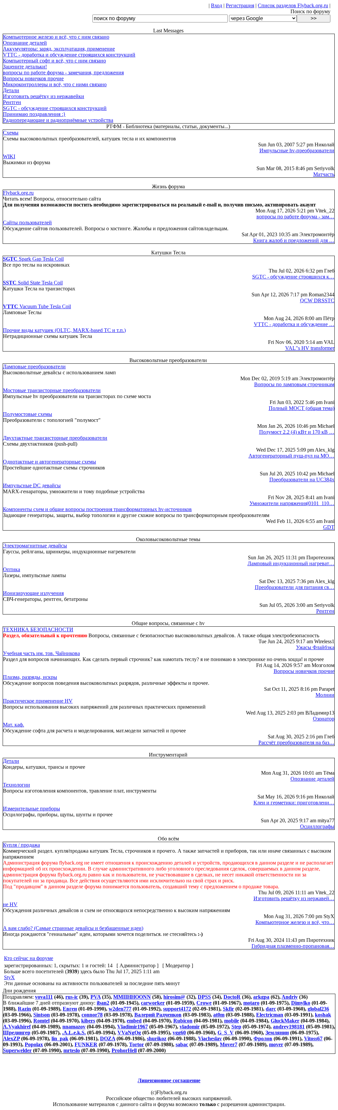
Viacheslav (210, 1038)
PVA (95, 997)
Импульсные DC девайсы (32, 485)
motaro (251, 1003)
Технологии (16, 785)
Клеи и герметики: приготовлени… (294, 802)
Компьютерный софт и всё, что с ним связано (54, 60)
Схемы (10, 132)
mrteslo (71, 1050)
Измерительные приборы (31, 808)
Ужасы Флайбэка (315, 647)
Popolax (34, 1044)
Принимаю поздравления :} (34, 114)
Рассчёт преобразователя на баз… (296, 742)
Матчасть (323, 174)
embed (134, 1020)
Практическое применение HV (38, 701)
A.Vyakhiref (17, 1026)
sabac (182, 1044)
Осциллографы (317, 826)
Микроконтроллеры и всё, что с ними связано (55, 84)
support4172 (177, 1009)
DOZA (107, 1038)
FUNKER (86, 1044)
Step (236, 1026)
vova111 (44, 997)
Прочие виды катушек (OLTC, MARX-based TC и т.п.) (64, 330)
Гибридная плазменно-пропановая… (293, 946)
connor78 (92, 1015)
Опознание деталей (25, 43)
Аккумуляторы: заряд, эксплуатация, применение (59, 49)
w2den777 (120, 1009)
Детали (11, 90)
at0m (218, 1015)
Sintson (41, 1015)
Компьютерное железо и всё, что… (294, 922)
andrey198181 (289, 1026)
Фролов (263, 1038)
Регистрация (240, 5)
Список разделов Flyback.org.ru (293, 5)
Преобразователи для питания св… (294, 587)
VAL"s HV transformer (309, 348)
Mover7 (228, 1044)
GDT (328, 527)
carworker (153, 1003)
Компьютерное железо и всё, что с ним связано (56, 37)
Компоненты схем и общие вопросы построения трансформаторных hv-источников (97, 509)
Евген (70, 1009)
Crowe (204, 1003)
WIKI (9, 156)
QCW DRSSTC (317, 300)
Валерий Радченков (158, 1015)
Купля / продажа (21, 845)
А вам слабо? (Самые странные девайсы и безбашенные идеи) (73, 928)
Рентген (12, 102)
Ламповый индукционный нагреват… (291, 563)
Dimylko (300, 1003)
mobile (231, 1020)
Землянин (277, 1032)
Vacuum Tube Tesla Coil (37, 306)
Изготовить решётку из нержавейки (43, 96)
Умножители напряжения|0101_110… (292, 503)
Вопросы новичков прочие (33, 78)
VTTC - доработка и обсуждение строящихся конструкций (69, 54)
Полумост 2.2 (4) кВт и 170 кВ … (296, 432)
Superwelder (17, 1050)
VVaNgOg (129, 1032)
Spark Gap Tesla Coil (33, 259)
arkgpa (261, 997)
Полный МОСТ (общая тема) (301, 408)
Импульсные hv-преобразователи (296, 150)
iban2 (103, 1003)
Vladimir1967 (132, 1026)
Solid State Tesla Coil (33, 282)
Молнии (325, 695)
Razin (24, 1009)
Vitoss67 (313, 1038)
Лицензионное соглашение (169, 1080)
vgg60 (179, 1032)
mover (276, 1044)
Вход (216, 5)
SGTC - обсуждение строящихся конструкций (55, 108)
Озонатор (323, 719)
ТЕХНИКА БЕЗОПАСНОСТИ (38, 629)
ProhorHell (124, 1050)
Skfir (228, 1009)
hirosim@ (174, 997)
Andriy (290, 997)
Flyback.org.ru (18, 193)
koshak (323, 1015)
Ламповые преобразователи (34, 366)
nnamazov (73, 1026)
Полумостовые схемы (27, 414)
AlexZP (11, 1038)
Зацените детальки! (25, 66)
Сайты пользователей (27, 222)
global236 (318, 1009)
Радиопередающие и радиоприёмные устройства (58, 120)
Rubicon (182, 1020)
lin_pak (59, 1038)
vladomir (190, 1026)
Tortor (136, 1044)
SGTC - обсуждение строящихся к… (293, 276)
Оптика (11, 569)
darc (271, 1009)
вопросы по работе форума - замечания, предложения (63, 72)
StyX (9, 977)
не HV (10, 904)
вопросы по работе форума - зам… (295, 216)
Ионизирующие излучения (33, 593)
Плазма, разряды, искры (30, 677)
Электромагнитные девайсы (35, 545)
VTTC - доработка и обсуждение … (294, 324)
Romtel (41, 1020)
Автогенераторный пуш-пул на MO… (291, 456)
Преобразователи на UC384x (301, 479)
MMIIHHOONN (132, 997)
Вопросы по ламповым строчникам (294, 384)
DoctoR (232, 997)
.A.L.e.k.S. (74, 1032)
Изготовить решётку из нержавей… (294, 898)
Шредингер (16, 1032)
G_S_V (226, 1032)
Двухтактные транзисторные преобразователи (55, 438)
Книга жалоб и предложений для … (293, 240)
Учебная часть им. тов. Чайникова (41, 653)
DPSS (204, 997)
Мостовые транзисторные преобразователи (52, 390)
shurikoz (156, 1038)
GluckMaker (285, 1020)
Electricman (269, 1015)
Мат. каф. (13, 724)
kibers (88, 1020)
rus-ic (71, 997)
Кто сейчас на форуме (28, 958)
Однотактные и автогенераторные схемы (49, 461)
